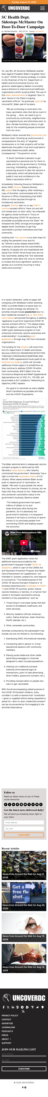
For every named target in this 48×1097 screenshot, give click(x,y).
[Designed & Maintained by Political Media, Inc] (23, 1087)
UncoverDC (16, 8)
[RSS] (41, 804)
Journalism (8, 1027)
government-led (38, 135)
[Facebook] (5, 804)
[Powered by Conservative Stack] (25, 1087)
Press (5, 1035)
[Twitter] (9, 804)
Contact (6, 1019)
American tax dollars (11, 362)
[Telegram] (21, 804)
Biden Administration (15, 95)
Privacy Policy (10, 1015)
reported (39, 101)
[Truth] (29, 804)
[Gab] (17, 804)
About (5, 1039)
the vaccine (21, 237)
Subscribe (24, 835)
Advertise (7, 1023)
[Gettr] (33, 804)
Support (6, 1043)
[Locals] (37, 804)
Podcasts (7, 1031)
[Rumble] (25, 804)
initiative (24, 347)
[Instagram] (13, 804)
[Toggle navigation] (42, 8)
